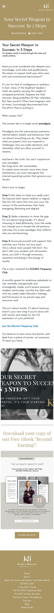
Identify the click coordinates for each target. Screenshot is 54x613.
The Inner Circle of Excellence (27, 597)
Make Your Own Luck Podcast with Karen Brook (27, 580)
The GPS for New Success (27, 593)
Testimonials (27, 607)
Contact (27, 600)
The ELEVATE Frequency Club (27, 590)
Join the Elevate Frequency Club (20, 326)
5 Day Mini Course (27, 587)
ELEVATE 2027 (27, 583)
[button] (3, 6)
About (27, 576)
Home (27, 573)
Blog (27, 604)
